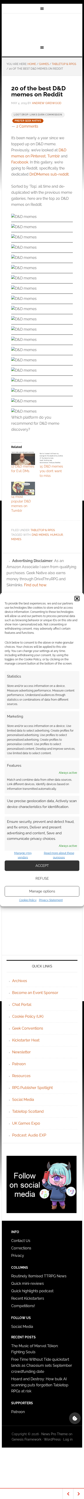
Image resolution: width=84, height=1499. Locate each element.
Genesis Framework (26, 1439)
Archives (19, 981)
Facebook (19, 162)
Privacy (17, 1255)
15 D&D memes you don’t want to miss (51, 471)
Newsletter (21, 1052)
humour (56, 534)
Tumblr (53, 156)
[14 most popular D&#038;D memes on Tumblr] (23, 488)
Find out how (35, 585)
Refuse (42, 878)
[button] (77, 598)
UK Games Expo (26, 1123)
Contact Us (20, 1240)
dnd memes (40, 534)
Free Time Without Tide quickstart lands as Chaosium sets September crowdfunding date (41, 1365)
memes (16, 539)
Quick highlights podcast (32, 1291)
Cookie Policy (28, 900)
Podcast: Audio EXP (29, 1135)
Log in (68, 1439)
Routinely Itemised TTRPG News (38, 1276)
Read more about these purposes (59, 855)
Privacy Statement (51, 900)
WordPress (52, 1439)
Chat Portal (21, 1004)
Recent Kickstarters (28, 1298)
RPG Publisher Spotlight (32, 1087)
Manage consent (75, 1418)
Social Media (23, 1099)
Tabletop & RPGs (43, 530)
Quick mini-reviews (27, 1283)
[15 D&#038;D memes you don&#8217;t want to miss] (51, 458)
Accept (42, 866)
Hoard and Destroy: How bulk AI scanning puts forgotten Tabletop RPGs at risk (39, 1385)
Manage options (42, 891)
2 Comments (27, 126)
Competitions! (23, 1306)
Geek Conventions (27, 1028)
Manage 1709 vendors (23, 855)
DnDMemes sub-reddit (49, 174)
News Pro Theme (54, 1434)
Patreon (19, 1064)
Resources (21, 1076)
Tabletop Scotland (28, 1111)
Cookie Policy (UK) (27, 1016)
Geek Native (42, 28)
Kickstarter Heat (25, 1040)
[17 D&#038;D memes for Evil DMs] (23, 458)
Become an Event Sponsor (35, 992)
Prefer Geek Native (28, 120)
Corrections (21, 1248)
